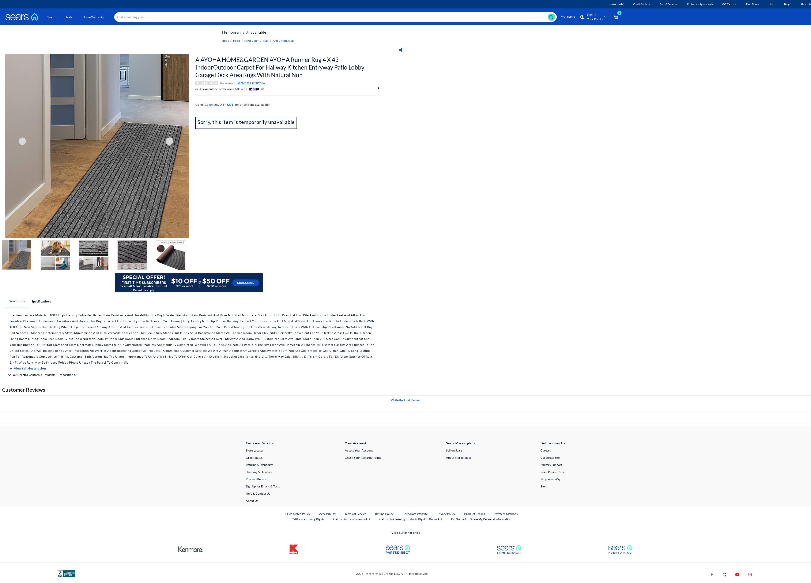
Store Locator (255, 450)
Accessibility (327, 514)
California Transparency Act (351, 519)
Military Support (551, 465)
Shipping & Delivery (259, 472)
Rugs (265, 40)
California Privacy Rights (308, 519)
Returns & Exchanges (259, 465)
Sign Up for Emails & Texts (263, 486)
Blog (543, 486)
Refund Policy (384, 514)
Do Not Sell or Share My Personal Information (481, 519)
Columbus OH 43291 (219, 104)
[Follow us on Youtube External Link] (737, 574)
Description (16, 301)
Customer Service (260, 443)
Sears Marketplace (460, 443)
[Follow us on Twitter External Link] (724, 574)
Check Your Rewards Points (363, 457)
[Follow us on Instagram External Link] (750, 574)
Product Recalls (256, 479)
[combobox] (335, 17)
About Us (252, 500)
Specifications (41, 301)
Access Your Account (359, 450)
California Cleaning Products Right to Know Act (410, 519)
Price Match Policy (297, 514)
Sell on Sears (454, 450)
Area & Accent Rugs (283, 40)
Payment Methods (506, 514)
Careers (545, 450)
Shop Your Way (550, 479)
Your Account (355, 443)
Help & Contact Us (258, 493)
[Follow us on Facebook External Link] (712, 574)
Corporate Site (550, 457)
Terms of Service (355, 514)
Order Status (254, 457)
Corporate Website (415, 514)
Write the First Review (251, 83)
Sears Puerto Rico (552, 472)
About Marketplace (458, 457)
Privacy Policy (446, 514)
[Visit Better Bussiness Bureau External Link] (66, 573)
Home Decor (251, 40)
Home (225, 40)
